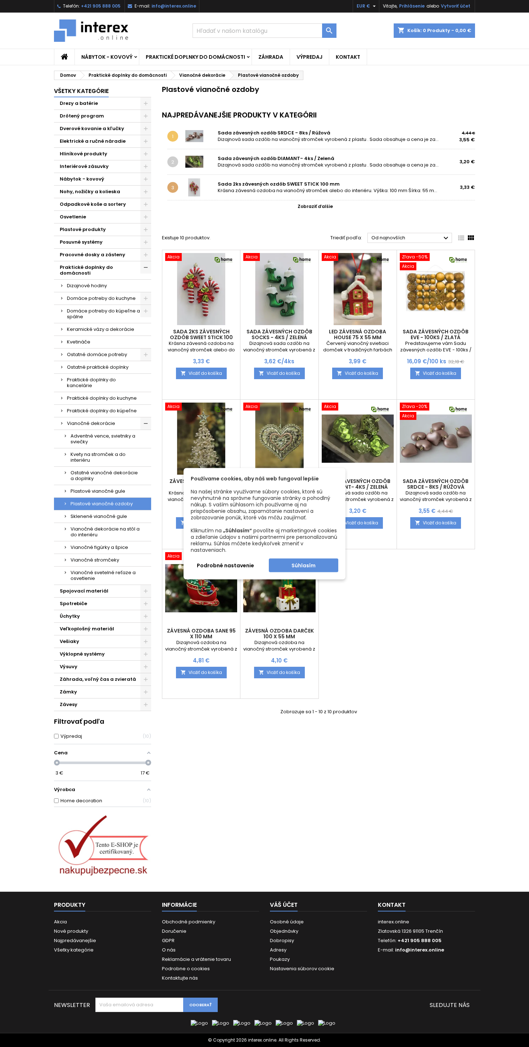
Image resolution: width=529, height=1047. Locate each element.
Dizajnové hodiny (87, 285)
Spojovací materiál (84, 590)
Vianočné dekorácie (91, 423)
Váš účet (284, 905)
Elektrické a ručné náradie (93, 141)
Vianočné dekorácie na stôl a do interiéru (105, 531)
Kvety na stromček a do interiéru (98, 457)
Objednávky (284, 931)
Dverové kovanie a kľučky (92, 128)
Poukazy (280, 959)
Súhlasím (303, 565)
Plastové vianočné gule (98, 491)
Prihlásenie (412, 6)
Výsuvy (68, 666)
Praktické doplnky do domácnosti (195, 57)
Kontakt (348, 57)
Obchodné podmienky (188, 921)
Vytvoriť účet (455, 6)
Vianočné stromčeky (95, 559)
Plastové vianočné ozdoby (102, 503)
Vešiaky (69, 641)
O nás (169, 949)
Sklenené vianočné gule (99, 516)
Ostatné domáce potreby (97, 354)
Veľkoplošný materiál (87, 628)
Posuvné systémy (81, 242)
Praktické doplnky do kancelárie (91, 382)
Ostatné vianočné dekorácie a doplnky (104, 475)
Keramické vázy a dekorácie (100, 329)
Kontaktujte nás (180, 978)
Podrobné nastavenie (225, 565)
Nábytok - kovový (106, 57)
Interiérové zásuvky (84, 166)
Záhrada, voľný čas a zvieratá (98, 679)
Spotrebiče (73, 603)
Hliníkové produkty (83, 153)
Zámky (68, 691)
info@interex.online (174, 6)
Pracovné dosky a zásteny (92, 254)
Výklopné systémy (82, 654)
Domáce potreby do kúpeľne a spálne (103, 313)
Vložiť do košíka (201, 373)
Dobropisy (282, 940)
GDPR (168, 940)
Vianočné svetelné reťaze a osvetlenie (103, 575)
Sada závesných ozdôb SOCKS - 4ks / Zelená (279, 334)
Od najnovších (410, 238)
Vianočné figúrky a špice (99, 547)
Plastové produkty (83, 229)
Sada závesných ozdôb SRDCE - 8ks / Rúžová (274, 132)
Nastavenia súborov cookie (302, 968)
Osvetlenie (73, 216)
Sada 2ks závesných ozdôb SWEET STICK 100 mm (279, 184)
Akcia (60, 921)
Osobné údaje (287, 921)
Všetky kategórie (81, 91)
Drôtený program (82, 115)
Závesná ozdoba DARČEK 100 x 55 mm (279, 633)
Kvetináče (78, 341)
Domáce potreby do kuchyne (101, 298)
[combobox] (264, 30)
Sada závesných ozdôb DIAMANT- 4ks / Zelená (276, 158)
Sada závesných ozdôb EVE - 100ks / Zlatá (436, 334)
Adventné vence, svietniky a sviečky (103, 438)
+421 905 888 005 (101, 6)
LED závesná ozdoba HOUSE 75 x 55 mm (357, 334)
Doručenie (174, 931)
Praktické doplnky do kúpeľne (102, 410)
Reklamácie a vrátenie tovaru (196, 959)
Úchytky (70, 616)
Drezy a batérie (79, 103)
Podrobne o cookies (186, 968)
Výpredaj (309, 57)
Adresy (278, 949)
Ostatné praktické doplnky (97, 367)
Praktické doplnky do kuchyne (102, 398)
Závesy (68, 704)
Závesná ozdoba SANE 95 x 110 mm (201, 633)
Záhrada (270, 57)
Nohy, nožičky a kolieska (90, 191)
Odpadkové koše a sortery (93, 204)
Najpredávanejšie (75, 940)
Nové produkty (71, 931)
